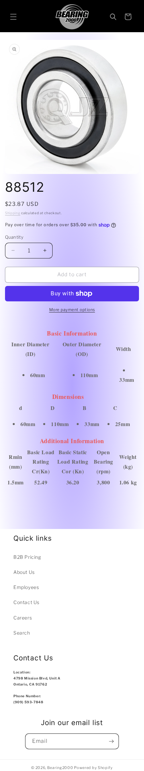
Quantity (14, 237)
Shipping (12, 213)
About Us (24, 572)
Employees (26, 587)
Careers (22, 617)
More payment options (72, 309)
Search (21, 633)
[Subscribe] (111, 741)
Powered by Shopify (93, 767)
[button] (13, 16)
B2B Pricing (27, 557)
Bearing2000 (60, 767)
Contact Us (26, 602)
